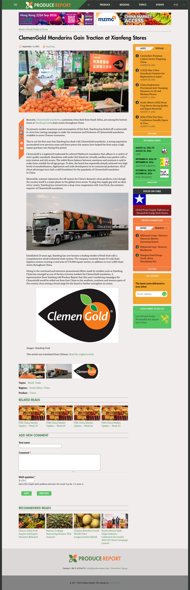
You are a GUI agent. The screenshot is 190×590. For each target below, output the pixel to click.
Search (184, 4)
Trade (38, 382)
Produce (105, 5)
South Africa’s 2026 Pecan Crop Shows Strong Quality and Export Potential (154, 105)
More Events (152, 182)
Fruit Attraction (144, 176)
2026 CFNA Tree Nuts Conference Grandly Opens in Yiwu (154, 120)
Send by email (21, 148)
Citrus (44, 29)
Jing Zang (50, 46)
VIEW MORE (152, 133)
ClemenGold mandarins (48, 119)
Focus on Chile (152, 191)
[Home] (48, 5)
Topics (142, 5)
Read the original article (81, 354)
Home (22, 29)
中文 (176, 5)
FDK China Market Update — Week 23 (111, 424)
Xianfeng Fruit (42, 122)
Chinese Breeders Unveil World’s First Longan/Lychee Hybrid (86, 533)
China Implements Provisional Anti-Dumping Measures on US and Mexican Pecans (154, 89)
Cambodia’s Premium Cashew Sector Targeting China (153, 59)
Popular (159, 49)
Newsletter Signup (119, 568)
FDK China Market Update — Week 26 (83, 424)
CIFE (138, 154)
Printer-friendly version (21, 143)
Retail (31, 382)
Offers (143, 228)
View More (152, 269)
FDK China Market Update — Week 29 (28, 424)
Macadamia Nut (148, 261)
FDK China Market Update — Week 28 (56, 424)
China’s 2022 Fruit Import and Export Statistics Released (28, 533)
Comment (25, 452)
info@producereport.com (98, 568)
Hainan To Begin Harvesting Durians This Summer (58, 533)
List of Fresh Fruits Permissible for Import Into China (147, 319)
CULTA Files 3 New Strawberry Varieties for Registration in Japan (152, 73)
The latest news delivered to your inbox (150, 285)
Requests (159, 228)
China (47, 387)
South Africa (35, 387)
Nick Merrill (114, 582)
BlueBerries (146, 250)
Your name (24, 442)
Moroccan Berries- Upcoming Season (149, 240)
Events (160, 5)
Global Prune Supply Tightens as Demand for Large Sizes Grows (152, 211)
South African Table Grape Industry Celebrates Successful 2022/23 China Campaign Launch (115, 537)
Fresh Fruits (33, 29)
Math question (27, 477)
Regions (124, 5)
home (88, 4)
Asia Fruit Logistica (145, 165)
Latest (143, 49)
